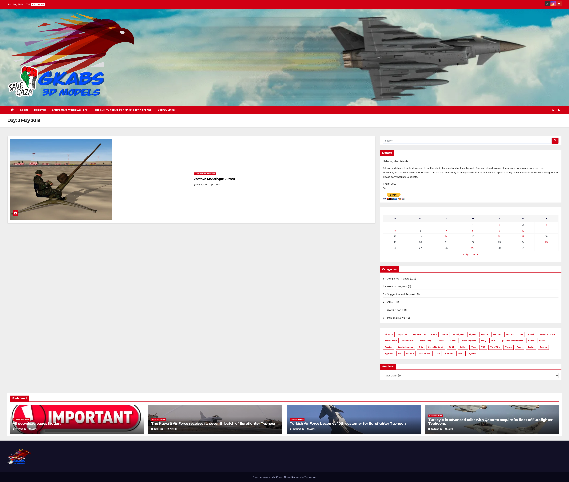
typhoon (389, 353)
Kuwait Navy (425, 341)
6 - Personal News (21, 419)
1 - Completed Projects (205, 174)
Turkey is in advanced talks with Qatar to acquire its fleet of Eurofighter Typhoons (490, 422)
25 (546, 242)
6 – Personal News (394, 317)
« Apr (466, 254)
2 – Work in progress (395, 286)
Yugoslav (471, 353)
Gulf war (510, 334)
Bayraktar (402, 334)
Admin (216, 185)
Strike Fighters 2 (435, 347)
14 (446, 236)
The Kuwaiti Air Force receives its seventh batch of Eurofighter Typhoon (213, 423)
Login (24, 110)
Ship (421, 347)
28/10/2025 (299, 429)
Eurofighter (458, 334)
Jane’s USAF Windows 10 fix (70, 110)
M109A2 (440, 341)
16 (499, 236)
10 (523, 230)
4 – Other (388, 302)
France (484, 334)
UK (399, 353)
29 (472, 247)
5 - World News (158, 419)
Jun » (475, 254)
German (497, 334)
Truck (519, 347)
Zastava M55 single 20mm (214, 179)
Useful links (166, 110)
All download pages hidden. (37, 423)
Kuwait (531, 334)
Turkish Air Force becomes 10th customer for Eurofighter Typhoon (348, 423)
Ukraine (410, 353)
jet (521, 334)
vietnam (449, 353)
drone (445, 334)
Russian (388, 347)
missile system (469, 341)
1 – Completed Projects (396, 278)
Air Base (389, 334)
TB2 (483, 347)
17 (523, 236)
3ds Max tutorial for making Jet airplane (123, 110)
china (434, 334)
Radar (531, 341)
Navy (483, 341)
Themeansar (310, 477)
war (460, 353)
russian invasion (405, 347)
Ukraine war (425, 353)
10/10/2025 (437, 429)
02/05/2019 (202, 185)
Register (40, 110)
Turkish (543, 347)
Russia (542, 341)
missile (453, 341)
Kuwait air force (547, 334)
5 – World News (392, 310)
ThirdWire (495, 347)
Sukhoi (463, 347)
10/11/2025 (21, 429)
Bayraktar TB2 (419, 334)
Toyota (508, 347)
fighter (472, 334)
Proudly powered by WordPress (268, 477)
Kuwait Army (391, 341)
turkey (531, 347)
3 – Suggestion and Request (399, 294)
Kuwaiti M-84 (408, 341)
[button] (553, 110)
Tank (473, 347)
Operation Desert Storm (512, 341)
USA (438, 353)
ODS (493, 341)
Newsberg (296, 477)
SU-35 (451, 347)
